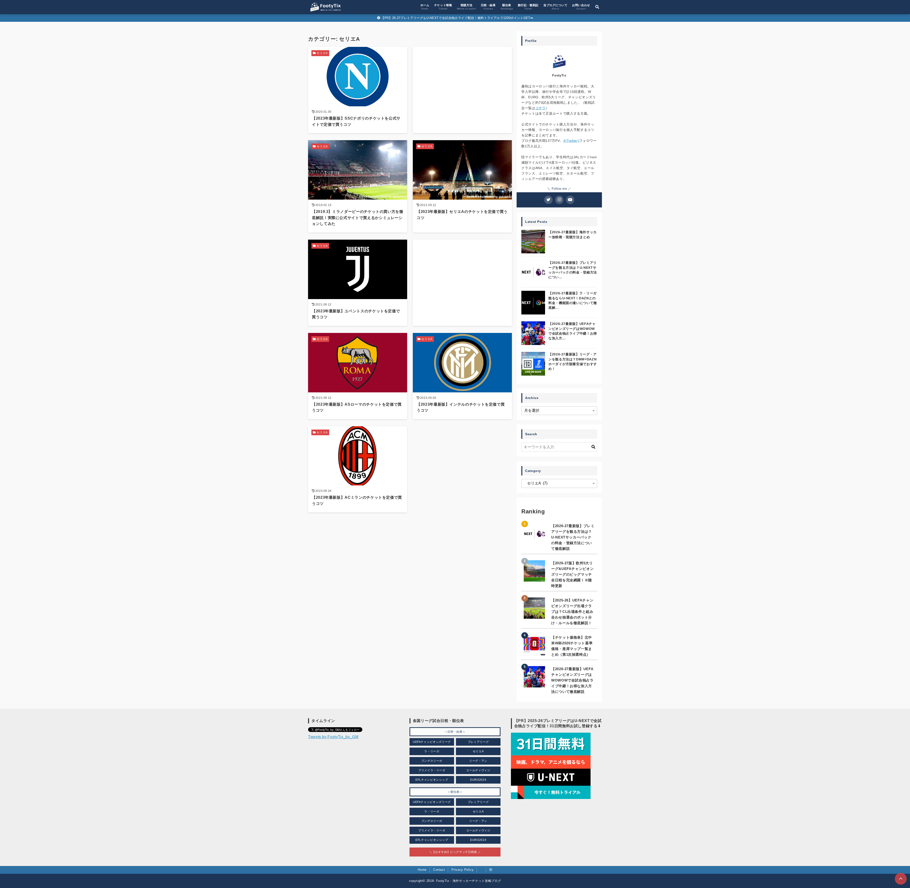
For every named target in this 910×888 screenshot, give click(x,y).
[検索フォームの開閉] (597, 7)
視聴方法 (466, 7)
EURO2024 (478, 779)
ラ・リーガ (431, 751)
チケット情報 (443, 7)
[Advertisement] (462, 76)
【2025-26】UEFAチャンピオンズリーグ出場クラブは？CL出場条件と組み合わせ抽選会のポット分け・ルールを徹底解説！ (572, 611)
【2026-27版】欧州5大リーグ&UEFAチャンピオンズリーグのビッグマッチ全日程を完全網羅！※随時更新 (572, 574)
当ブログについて (555, 7)
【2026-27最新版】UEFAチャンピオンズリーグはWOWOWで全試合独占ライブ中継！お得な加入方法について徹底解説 (572, 680)
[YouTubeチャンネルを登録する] (570, 200)
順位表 (506, 7)
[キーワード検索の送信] (593, 447)
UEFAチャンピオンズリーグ (432, 742)
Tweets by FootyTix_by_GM (333, 737)
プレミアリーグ (478, 742)
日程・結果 (488, 7)
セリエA (478, 751)
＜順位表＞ (454, 792)
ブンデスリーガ (431, 760)
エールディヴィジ (478, 770)
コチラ (540, 108)
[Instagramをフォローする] (559, 200)
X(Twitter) (571, 141)
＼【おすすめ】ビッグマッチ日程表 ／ (455, 852)
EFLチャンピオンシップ (431, 779)
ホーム (424, 7)
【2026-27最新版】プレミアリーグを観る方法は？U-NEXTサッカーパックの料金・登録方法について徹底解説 (573, 537)
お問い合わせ (581, 7)
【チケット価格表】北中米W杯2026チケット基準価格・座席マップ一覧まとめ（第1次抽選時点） (571, 645)
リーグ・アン (478, 760)
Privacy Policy (462, 869)
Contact (439, 869)
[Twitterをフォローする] (548, 200)
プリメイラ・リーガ (431, 770)
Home (422, 869)
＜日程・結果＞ (455, 731)
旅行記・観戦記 (528, 7)
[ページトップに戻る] (901, 879)
